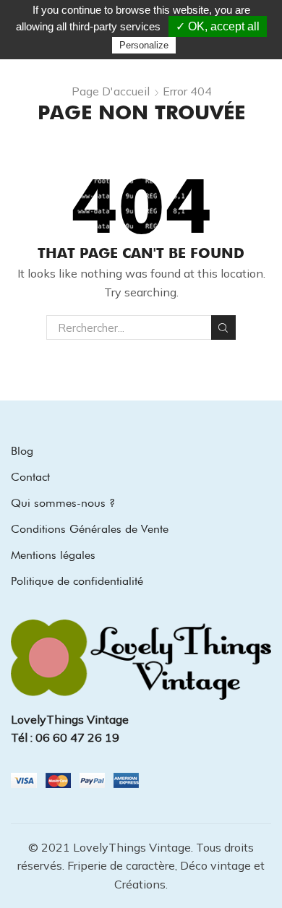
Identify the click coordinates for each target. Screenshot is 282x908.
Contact (30, 477)
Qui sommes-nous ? (63, 503)
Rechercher (223, 327)
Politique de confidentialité (77, 581)
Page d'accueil (111, 91)
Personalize (143, 45)
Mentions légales (53, 555)
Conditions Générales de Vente (89, 529)
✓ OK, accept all (218, 26)
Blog (22, 451)
